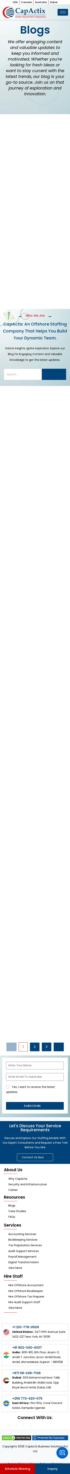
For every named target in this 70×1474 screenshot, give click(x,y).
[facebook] (20, 1425)
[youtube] (34, 1425)
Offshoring (14, 966)
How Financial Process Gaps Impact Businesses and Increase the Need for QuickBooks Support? (34, 558)
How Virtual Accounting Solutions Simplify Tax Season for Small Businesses (30, 163)
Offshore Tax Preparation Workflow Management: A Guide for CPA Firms (33, 981)
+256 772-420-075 (27, 1398)
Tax (7, 759)
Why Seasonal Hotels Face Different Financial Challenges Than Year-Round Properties (33, 667)
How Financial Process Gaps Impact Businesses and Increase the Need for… (33, 263)
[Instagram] (5, 1425)
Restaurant (14, 650)
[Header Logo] (24, 12)
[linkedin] (12, 1425)
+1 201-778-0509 (25, 1327)
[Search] (54, 374)
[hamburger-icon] (63, 12)
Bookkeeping (16, 247)
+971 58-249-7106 (26, 1373)
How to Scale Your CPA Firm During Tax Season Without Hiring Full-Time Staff (33, 879)
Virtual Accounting (21, 147)
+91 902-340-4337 (27, 1347)
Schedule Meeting (17, 1469)
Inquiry (52, 1469)
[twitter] (27, 1425)
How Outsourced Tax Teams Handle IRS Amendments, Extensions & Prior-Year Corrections (34, 775)
